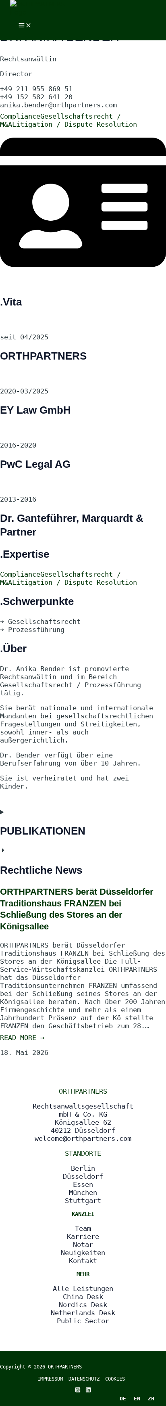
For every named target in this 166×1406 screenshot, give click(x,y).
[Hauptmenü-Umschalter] (25, 25)
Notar (83, 1245)
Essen (83, 1184)
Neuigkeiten (83, 1253)
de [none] (123, 1399)
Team (83, 1228)
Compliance (20, 116)
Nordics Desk (83, 1305)
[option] (137, 1398)
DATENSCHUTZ (86, 1379)
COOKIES (115, 1379)
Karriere (83, 1236)
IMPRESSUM (50, 1379)
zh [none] (151, 1399)
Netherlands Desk (83, 1313)
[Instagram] (78, 1390)
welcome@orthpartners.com (83, 1138)
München (83, 1192)
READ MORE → (22, 1038)
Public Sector (83, 1321)
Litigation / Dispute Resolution (74, 124)
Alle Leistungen (83, 1289)
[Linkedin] (88, 1390)
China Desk (83, 1297)
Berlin (83, 1168)
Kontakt (83, 1261)
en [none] (137, 1399)
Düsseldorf (83, 1176)
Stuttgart (83, 1201)
